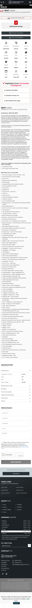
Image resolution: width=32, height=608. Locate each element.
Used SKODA (4, 490)
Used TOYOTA (19, 490)
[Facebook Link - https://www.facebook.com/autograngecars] (2, 574)
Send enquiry (16, 462)
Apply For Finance (17, 37)
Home (4, 504)
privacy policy (21, 580)
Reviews (19, 509)
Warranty (19, 507)
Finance (5, 507)
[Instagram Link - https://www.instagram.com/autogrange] (6, 574)
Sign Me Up (16, 473)
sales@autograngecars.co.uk (21, 564)
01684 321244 (18, 560)
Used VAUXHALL (5, 493)
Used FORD (4, 487)
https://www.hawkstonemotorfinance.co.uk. (20, 591)
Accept (16, 603)
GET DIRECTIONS (6, 543)
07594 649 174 (18, 562)
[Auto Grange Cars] (16, 2)
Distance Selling (7, 509)
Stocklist (19, 504)
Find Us (4, 512)
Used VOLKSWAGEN (21, 493)
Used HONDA (19, 487)
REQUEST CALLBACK (17, 33)
